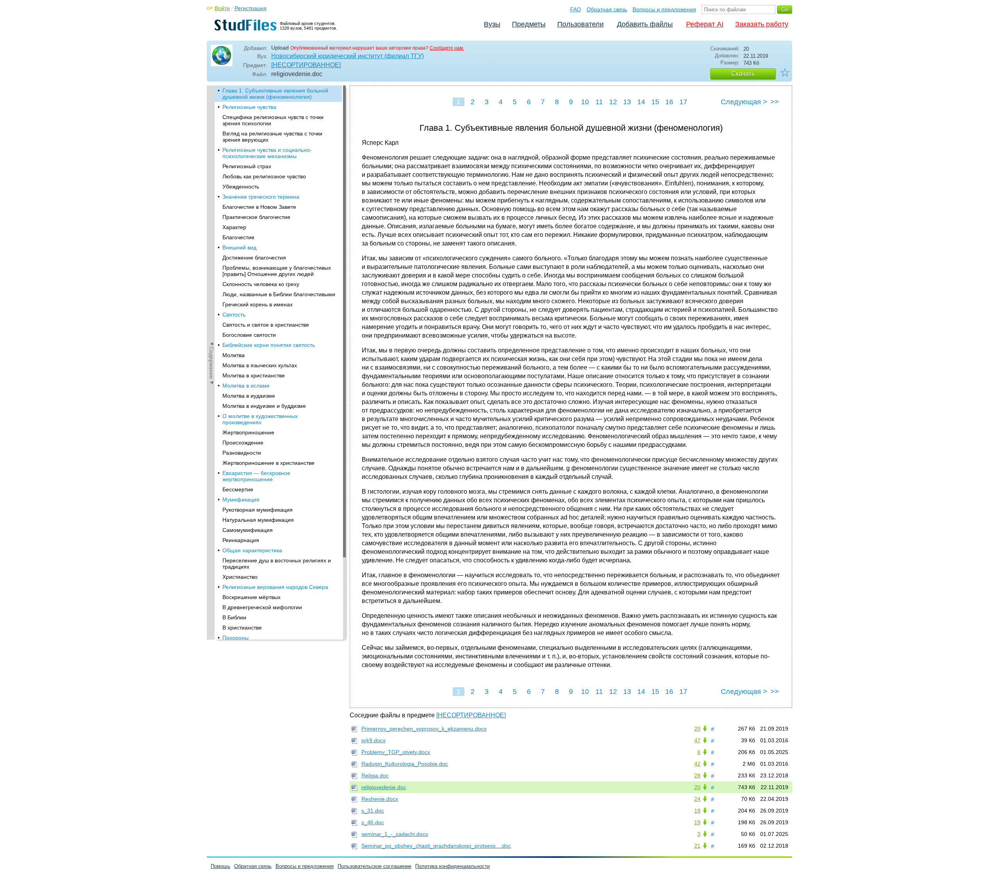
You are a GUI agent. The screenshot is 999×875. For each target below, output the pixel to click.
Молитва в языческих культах (259, 365)
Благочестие (238, 237)
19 (697, 822)
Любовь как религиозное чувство (264, 176)
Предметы (529, 24)
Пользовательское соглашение (374, 866)
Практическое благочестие (256, 217)
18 (697, 810)
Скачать (743, 73)
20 (697, 729)
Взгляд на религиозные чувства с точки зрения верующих (272, 136)
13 (627, 102)
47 (697, 740)
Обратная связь (607, 9)
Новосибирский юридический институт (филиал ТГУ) (347, 56)
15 (655, 102)
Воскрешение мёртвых (251, 597)
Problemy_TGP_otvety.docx (395, 752)
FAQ (575, 9)
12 (613, 102)
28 (697, 775)
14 (641, 102)
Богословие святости (249, 335)
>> (774, 102)
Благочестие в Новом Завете (259, 207)
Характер (234, 227)
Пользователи (580, 24)
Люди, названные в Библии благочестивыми (278, 294)
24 (697, 799)
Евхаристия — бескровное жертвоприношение (256, 476)
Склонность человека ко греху (260, 284)
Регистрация (251, 8)
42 (697, 764)
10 (585, 102)
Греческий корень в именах (257, 304)
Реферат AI (704, 24)
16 (669, 102)
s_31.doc (372, 810)
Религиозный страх (246, 166)
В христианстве (242, 627)
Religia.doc (375, 775)
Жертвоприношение (248, 432)
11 (599, 102)
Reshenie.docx (379, 799)
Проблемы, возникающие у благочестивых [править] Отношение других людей (276, 271)
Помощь (220, 866)
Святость (233, 314)
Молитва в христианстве (253, 375)
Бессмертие (237, 489)
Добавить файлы (645, 24)
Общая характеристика (252, 550)
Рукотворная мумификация (257, 510)
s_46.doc (372, 822)
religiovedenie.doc (383, 787)
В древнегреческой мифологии (262, 607)
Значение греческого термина (260, 197)
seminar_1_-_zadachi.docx (394, 834)
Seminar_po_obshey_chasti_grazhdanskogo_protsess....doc (436, 846)
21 (697, 846)
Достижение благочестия (254, 257)
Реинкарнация (240, 540)
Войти (222, 8)
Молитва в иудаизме (248, 396)
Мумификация (241, 499)
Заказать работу (761, 24)
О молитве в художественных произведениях (260, 419)
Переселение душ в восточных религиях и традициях (276, 563)
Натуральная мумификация (258, 520)
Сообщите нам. (447, 48)
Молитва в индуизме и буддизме (264, 406)
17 (683, 102)
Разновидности (241, 453)
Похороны (235, 638)
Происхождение (242, 442)
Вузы (492, 24)
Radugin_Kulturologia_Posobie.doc (404, 764)
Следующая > (744, 102)
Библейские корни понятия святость (268, 345)
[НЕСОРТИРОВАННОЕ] (306, 65)
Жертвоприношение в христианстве (268, 463)
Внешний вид (239, 247)
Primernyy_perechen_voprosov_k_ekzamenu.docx (424, 729)
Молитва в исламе (246, 385)
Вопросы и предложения (664, 9)
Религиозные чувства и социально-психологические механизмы (267, 153)
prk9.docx (373, 740)
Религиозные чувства (249, 107)
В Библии (234, 617)
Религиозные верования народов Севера (275, 587)
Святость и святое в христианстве (265, 325)
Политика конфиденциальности (452, 866)
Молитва (233, 355)
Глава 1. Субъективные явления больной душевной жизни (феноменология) (275, 93)
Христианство (240, 577)
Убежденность (240, 186)
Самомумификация (247, 530)
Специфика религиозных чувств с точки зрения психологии (273, 120)
